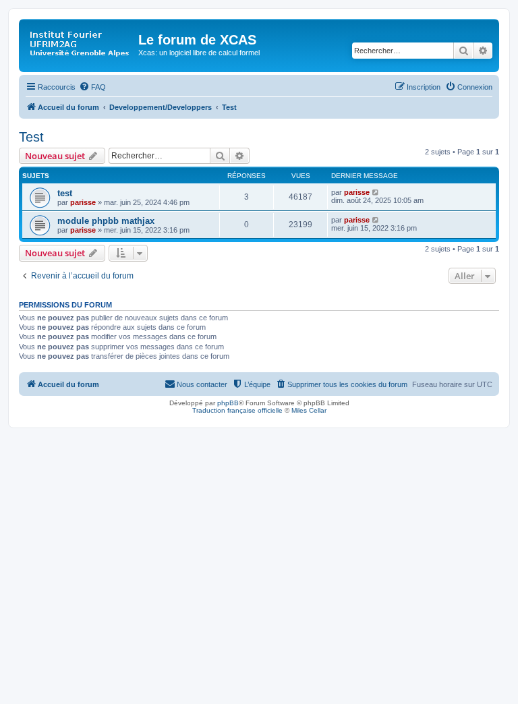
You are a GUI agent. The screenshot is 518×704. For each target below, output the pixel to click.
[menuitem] (92, 87)
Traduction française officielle (237, 410)
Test (31, 136)
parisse (83, 202)
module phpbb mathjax (105, 221)
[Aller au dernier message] (376, 192)
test (64, 193)
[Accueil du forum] (80, 43)
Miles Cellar (308, 410)
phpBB (228, 403)
